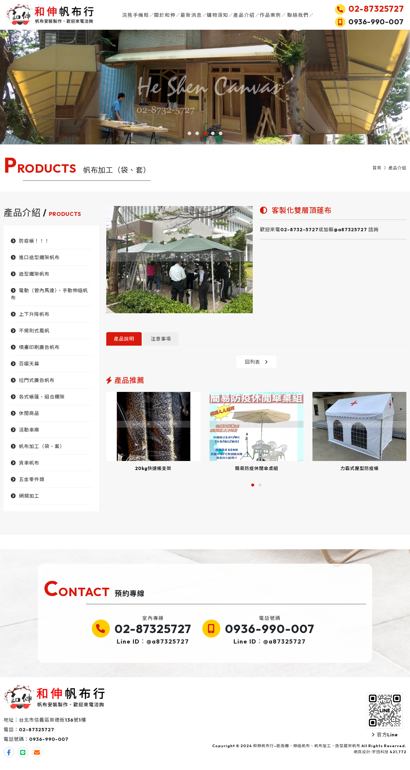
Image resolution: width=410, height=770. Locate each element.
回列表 (252, 362)
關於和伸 (165, 15)
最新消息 (191, 15)
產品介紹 (244, 15)
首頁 (376, 168)
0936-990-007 (270, 628)
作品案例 (270, 15)
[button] (189, 133)
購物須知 (217, 15)
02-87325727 (153, 628)
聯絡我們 (298, 15)
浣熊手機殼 (135, 15)
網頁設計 (362, 751)
